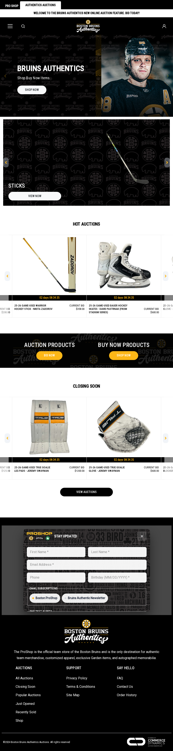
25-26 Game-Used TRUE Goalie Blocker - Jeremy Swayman (32, 469)
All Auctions (24, 678)
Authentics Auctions (40, 5)
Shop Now (124, 355)
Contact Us (125, 687)
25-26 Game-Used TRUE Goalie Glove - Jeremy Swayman (32, 307)
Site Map (73, 695)
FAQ (120, 678)
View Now (34, 196)
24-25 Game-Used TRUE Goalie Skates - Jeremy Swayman (107, 469)
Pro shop (11, 6)
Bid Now (49, 301)
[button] (5, 76)
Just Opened (25, 704)
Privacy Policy (76, 678)
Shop (19, 721)
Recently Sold (26, 712)
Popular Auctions (28, 695)
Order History (127, 695)
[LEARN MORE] (33, 88)
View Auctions (86, 492)
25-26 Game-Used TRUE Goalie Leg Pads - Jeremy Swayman (107, 307)
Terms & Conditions (80, 687)
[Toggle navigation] (10, 26)
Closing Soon (25, 687)
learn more (33, 93)
